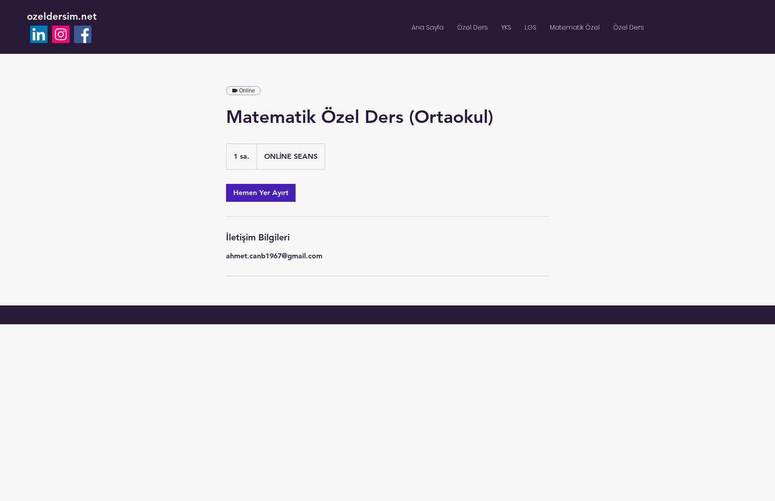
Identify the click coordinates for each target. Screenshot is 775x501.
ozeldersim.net (62, 16)
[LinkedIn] (39, 34)
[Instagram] (61, 34)
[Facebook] (82, 34)
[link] (261, 193)
